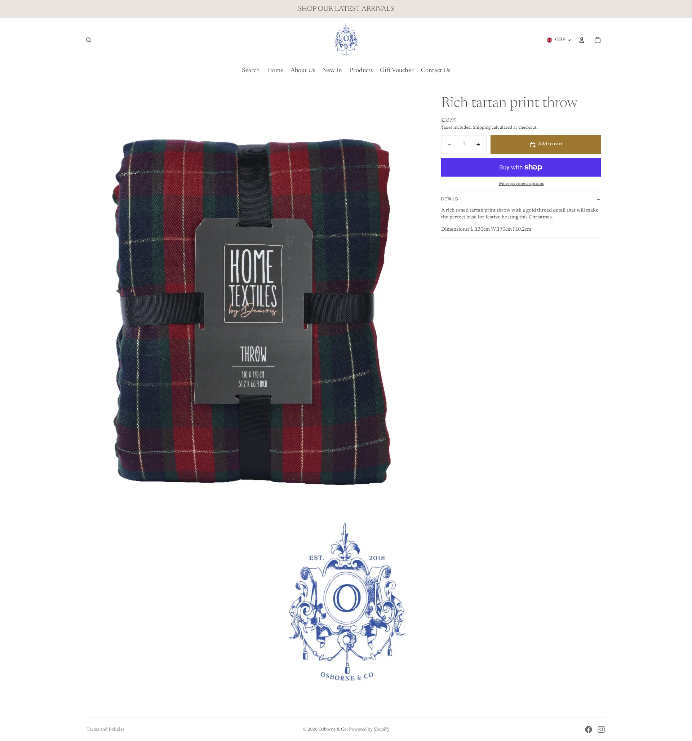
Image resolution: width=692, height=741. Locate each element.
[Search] (89, 40)
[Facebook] (588, 729)
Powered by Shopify (369, 729)
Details (449, 199)
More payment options (521, 184)
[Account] (582, 40)
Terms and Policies (105, 729)
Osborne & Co (333, 729)
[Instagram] (601, 729)
